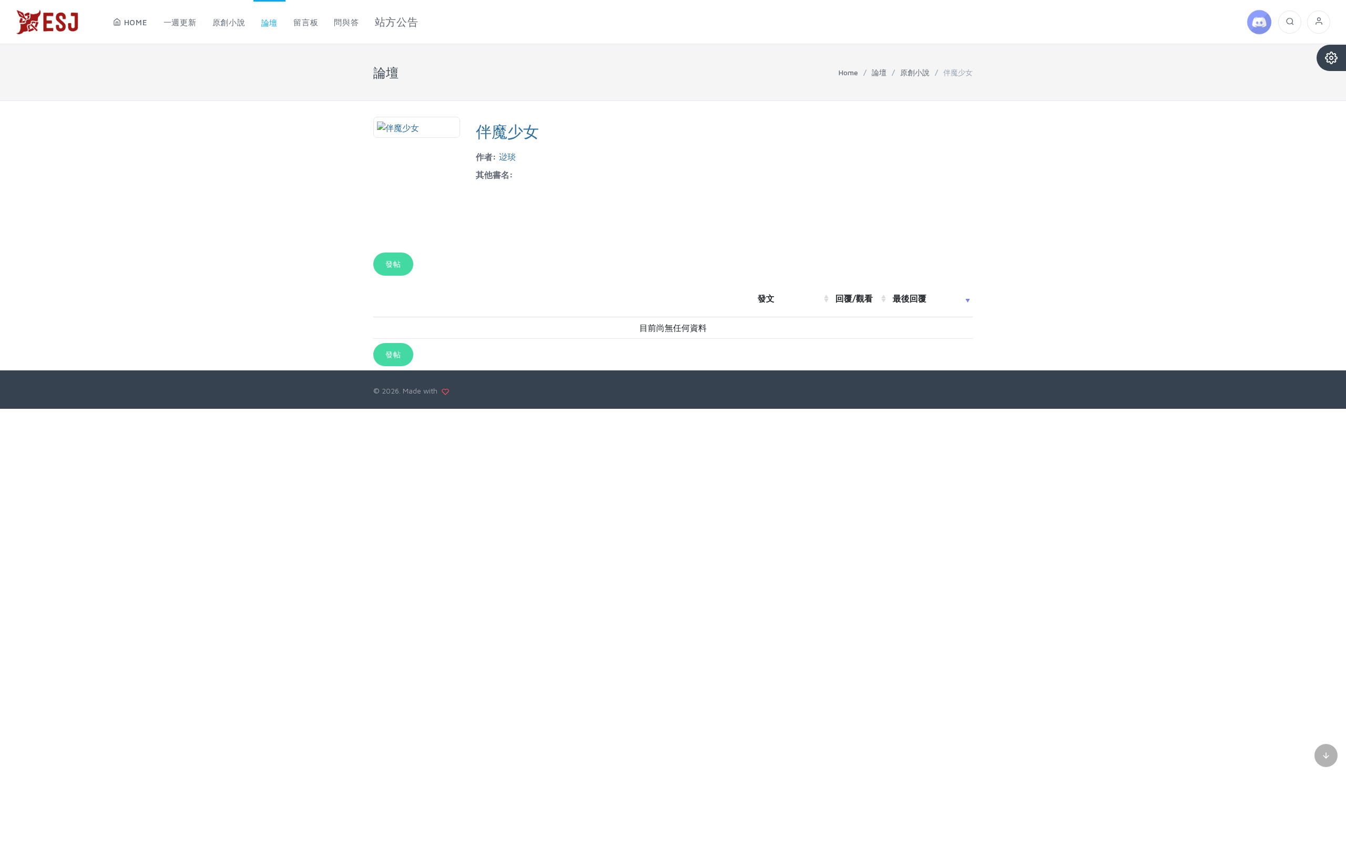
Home (848, 72)
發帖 (393, 263)
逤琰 (507, 157)
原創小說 (915, 72)
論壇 (879, 72)
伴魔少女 (507, 131)
